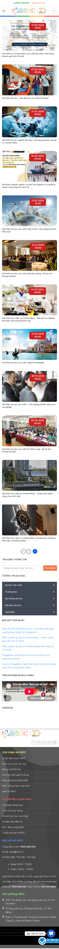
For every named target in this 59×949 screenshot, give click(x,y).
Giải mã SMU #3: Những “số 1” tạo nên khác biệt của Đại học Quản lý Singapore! (28, 630)
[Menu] (3, 11)
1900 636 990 (22, 3)
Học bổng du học (30, 598)
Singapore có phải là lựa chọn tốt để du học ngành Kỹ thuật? (26, 657)
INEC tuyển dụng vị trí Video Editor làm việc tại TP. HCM (28, 648)
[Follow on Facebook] (33, 742)
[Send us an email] (49, 742)
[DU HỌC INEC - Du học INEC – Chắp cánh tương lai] (29, 11)
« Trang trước (23, 551)
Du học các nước (30, 585)
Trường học (30, 591)
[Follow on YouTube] (54, 742)
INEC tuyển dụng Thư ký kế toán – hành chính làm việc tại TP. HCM (28, 639)
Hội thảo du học (30, 605)
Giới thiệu (30, 612)
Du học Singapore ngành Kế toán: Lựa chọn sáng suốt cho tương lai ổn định (29, 666)
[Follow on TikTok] (44, 742)
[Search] (54, 11)
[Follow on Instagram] (38, 742)
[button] (51, 934)
